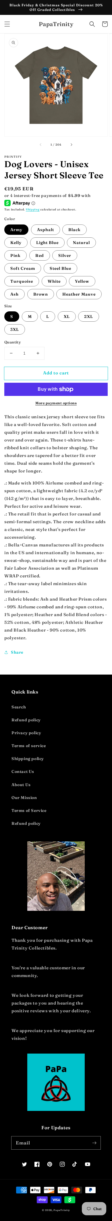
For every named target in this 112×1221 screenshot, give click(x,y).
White (54, 281)
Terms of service (28, 745)
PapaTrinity (61, 1210)
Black (74, 229)
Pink (15, 255)
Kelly (16, 242)
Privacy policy (26, 732)
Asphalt (45, 229)
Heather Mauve (79, 294)
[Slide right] (71, 144)
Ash (14, 294)
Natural (81, 242)
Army (16, 229)
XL (67, 316)
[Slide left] (40, 144)
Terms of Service (29, 810)
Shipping (33, 209)
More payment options (56, 403)
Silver (64, 255)
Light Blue (47, 242)
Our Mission (24, 797)
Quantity (12, 342)
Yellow (82, 281)
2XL (88, 316)
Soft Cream (22, 268)
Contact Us (22, 771)
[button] (7, 24)
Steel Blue (60, 268)
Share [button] (17, 652)
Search (18, 707)
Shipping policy (27, 758)
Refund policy (26, 719)
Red (39, 255)
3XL (14, 329)
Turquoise (21, 281)
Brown (40, 294)
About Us (21, 784)
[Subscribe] (94, 1142)
